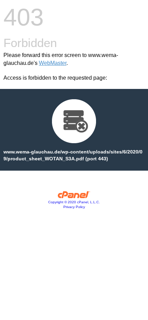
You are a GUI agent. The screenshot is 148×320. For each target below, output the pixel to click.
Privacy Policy (74, 207)
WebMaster (52, 63)
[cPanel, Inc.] (74, 196)
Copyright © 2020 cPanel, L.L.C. (74, 202)
